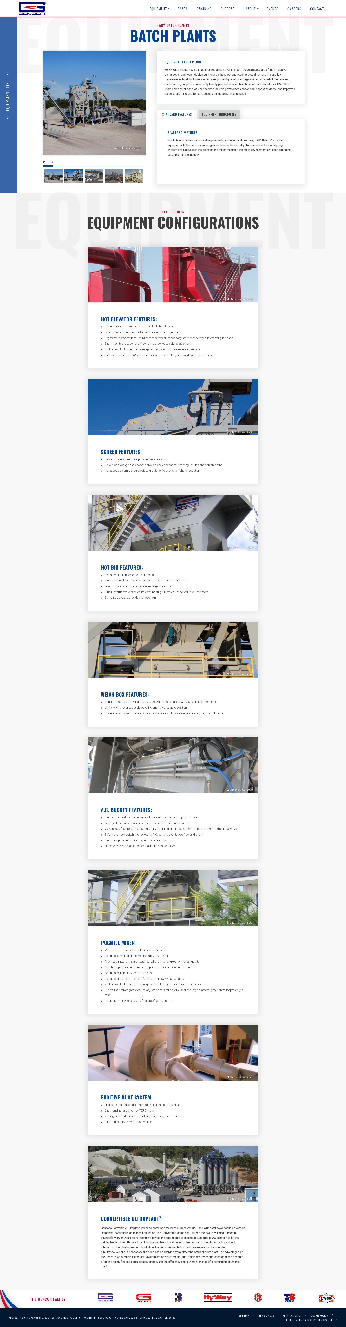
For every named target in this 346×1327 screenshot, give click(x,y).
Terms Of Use (266, 1315)
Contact (317, 8)
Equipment (158, 8)
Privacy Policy (292, 1315)
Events (272, 8)
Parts (183, 8)
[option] (93, 103)
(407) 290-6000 (98, 1317)
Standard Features (177, 114)
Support (228, 8)
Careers (294, 8)
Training (204, 8)
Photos (48, 162)
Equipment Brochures (219, 114)
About (251, 8)
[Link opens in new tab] (105, 1299)
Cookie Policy (319, 1315)
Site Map (244, 1315)
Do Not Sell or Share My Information (309, 1319)
